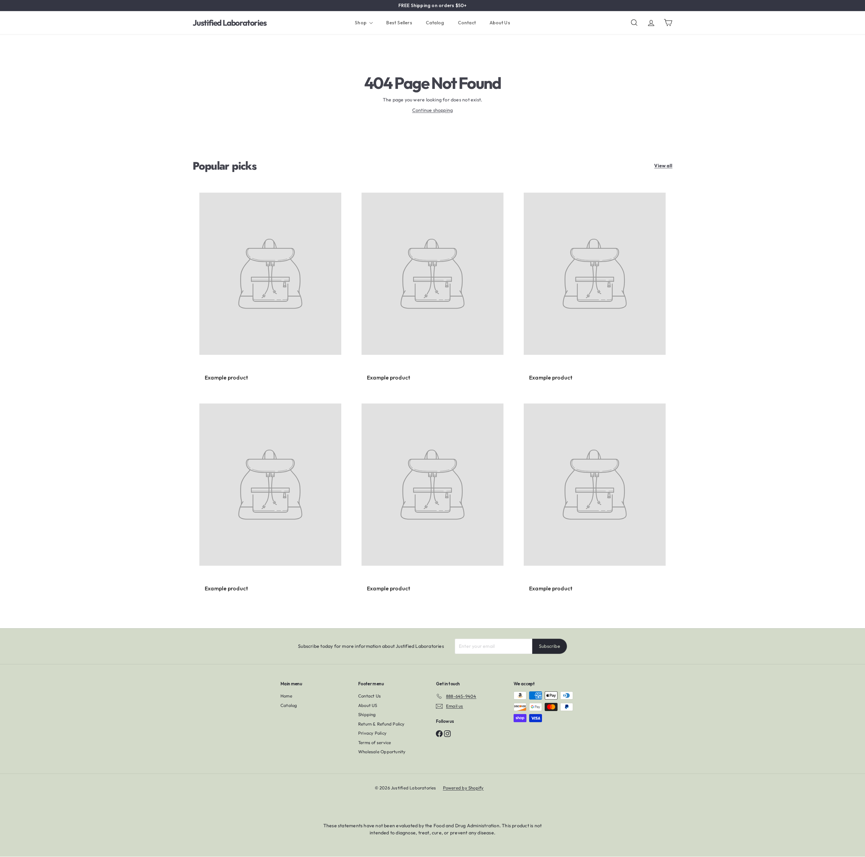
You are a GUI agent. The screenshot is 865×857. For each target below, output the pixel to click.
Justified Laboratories (230, 23)
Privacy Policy (372, 733)
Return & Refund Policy (381, 724)
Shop (361, 23)
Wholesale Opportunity (381, 751)
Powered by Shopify (463, 787)
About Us (500, 23)
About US (367, 705)
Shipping (367, 714)
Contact (467, 23)
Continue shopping (432, 110)
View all (663, 166)
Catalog (435, 23)
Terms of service (374, 742)
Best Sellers (399, 23)
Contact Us (369, 696)
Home (286, 696)
